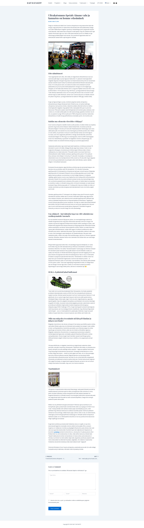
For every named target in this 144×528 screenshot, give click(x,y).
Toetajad (92, 3)
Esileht (50, 3)
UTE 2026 (100, 3)
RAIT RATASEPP (34, 3)
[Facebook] (114, 3)
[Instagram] (116, 3)
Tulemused (83, 3)
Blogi (65, 3)
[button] (60, 3)
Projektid (57, 3)
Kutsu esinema (73, 3)
